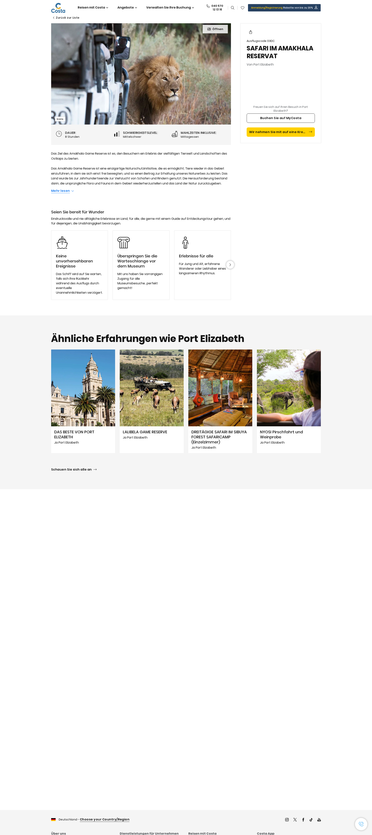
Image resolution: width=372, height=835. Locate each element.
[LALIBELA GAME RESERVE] (152, 401)
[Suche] (232, 7)
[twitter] (295, 820)
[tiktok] (311, 820)
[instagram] (287, 820)
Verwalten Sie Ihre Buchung (168, 7)
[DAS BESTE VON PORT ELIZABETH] (83, 401)
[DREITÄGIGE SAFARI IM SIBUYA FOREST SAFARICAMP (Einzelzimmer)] (220, 401)
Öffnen (217, 29)
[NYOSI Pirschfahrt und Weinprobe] (289, 401)
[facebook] (303, 820)
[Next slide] (230, 265)
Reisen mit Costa (91, 7)
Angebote (125, 7)
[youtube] (319, 820)
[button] (243, 8)
